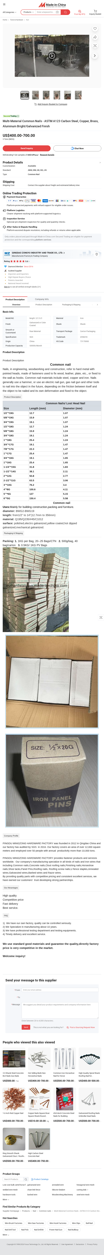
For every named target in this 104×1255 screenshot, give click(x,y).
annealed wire (58, 1184)
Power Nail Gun (55, 1229)
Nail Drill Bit (39, 1229)
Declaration (80, 1244)
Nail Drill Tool (10, 1229)
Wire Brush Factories (13, 1223)
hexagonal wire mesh (85, 1184)
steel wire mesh (83, 1194)
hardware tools (9, 1194)
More (5, 1234)
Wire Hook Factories (58, 1223)
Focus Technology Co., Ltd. (34, 1244)
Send (26, 1027)
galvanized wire (33, 1184)
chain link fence (33, 1189)
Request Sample (47, 155)
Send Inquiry (27, 148)
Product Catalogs (40, 1179)
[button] (92, 304)
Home (5, 20)
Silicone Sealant (58, 1189)
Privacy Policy (92, 1244)
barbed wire (32, 1194)
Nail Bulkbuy (73, 1229)
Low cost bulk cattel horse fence (15, 1184)
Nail (27, 20)
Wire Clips (76, 1223)
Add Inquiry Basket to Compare (52, 104)
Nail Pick (24, 1229)
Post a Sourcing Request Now (81, 1027)
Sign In (7, 286)
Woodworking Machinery (62, 1194)
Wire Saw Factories (36, 1223)
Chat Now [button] (79, 148)
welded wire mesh (10, 1189)
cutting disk (81, 1189)
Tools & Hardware (16, 20)
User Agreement (67, 1244)
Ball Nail (89, 1223)
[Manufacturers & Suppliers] (52, 4)
